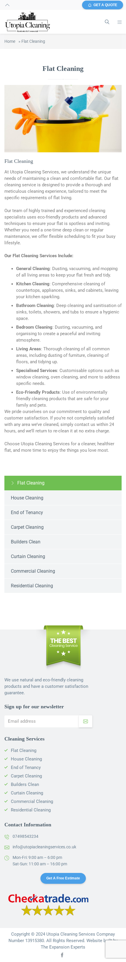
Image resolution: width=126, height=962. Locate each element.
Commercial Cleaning (33, 571)
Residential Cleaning (32, 586)
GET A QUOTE (105, 5)
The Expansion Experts (63, 947)
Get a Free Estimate (63, 878)
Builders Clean (25, 542)
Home (9, 41)
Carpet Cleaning (27, 527)
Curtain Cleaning (28, 556)
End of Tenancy (27, 512)
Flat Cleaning (31, 483)
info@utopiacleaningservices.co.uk (44, 847)
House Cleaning (27, 498)
